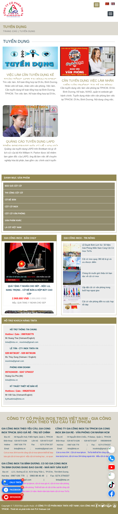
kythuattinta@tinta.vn (14, 399)
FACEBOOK (13, 489)
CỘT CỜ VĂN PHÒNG (15, 213)
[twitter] (103, 506)
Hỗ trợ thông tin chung (23, 329)
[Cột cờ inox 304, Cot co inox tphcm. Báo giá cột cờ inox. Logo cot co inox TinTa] (13, 16)
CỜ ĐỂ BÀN (10, 200)
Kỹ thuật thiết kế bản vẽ (24, 386)
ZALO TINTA (15, 482)
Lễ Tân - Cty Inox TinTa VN (24, 348)
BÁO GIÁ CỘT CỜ (13, 186)
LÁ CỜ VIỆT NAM (13, 227)
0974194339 (12, 497)
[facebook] (97, 506)
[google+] (109, 506)
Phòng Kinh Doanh (20, 367)
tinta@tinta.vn (11, 380)
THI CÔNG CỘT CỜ (14, 193)
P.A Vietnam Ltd (42, 509)
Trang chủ (10, 31)
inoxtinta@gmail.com (14, 361)
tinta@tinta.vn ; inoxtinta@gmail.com (21, 342)
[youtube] (115, 506)
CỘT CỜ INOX (11, 206)
